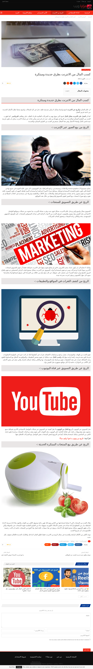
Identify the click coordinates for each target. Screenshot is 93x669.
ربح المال (72, 541)
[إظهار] (67, 91)
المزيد (17, 13)
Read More (12, 667)
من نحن (59, 657)
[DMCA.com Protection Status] (35, 663)
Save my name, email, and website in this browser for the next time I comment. (69, 639)
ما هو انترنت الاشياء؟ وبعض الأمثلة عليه (12, 555)
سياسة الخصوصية (35, 657)
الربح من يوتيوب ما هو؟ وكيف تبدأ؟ (71, 438)
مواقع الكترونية (27, 13)
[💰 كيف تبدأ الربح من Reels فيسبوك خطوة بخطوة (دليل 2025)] (75, 577)
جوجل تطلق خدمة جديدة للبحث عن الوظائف (78, 555)
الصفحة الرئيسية (71, 657)
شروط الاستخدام (20, 657)
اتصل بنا (78, 1)
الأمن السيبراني (42, 13)
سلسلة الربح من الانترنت (64, 541)
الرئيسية (89, 1)
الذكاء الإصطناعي (73, 13)
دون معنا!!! (83, 1)
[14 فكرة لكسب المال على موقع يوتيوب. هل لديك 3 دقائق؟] (17, 577)
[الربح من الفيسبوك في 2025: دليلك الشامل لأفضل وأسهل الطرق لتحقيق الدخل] (46, 577)
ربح (77, 541)
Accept (19, 667)
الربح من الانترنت (57, 13)
